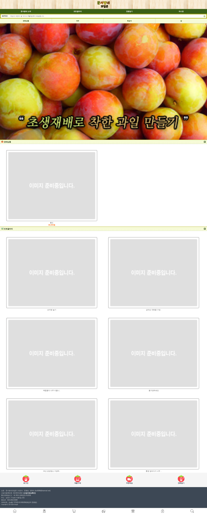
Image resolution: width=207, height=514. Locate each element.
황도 (51, 224)
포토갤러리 (78, 11)
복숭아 (129, 21)
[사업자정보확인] (30, 493)
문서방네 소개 (26, 11)
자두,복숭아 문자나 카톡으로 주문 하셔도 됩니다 (27, 16)
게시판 (181, 11)
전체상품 (26, 21)
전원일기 (129, 11)
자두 (77, 21)
